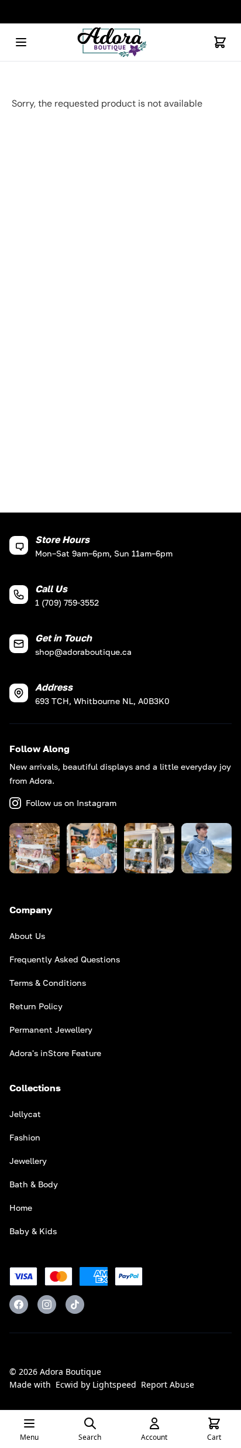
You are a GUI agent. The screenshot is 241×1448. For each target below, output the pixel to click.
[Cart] (220, 42)
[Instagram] (46, 1304)
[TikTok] (75, 1304)
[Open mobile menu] (21, 42)
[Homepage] (120, 42)
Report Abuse (167, 1384)
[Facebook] (18, 1304)
